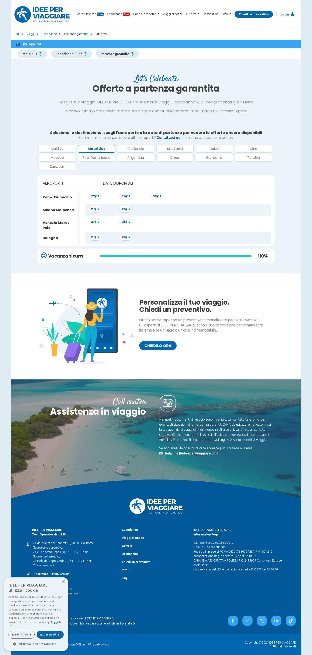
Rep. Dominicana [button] (96, 157)
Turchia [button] (253, 157)
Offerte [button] (191, 14)
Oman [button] (175, 157)
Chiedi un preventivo (254, 14)
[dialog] (36, 614)
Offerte (127, 546)
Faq (124, 578)
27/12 (95, 196)
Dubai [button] (214, 148)
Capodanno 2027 (69, 54)
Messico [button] (57, 157)
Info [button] (226, 14)
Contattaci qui (169, 137)
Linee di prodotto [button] (145, 14)
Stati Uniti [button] (175, 148)
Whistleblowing (98, 644)
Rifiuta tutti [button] (21, 634)
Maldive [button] (57, 148)
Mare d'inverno (89, 14)
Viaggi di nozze (173, 14)
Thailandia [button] (135, 148)
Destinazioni (211, 14)
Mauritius (29, 54)
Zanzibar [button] (57, 166)
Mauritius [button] (96, 148)
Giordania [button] (214, 157)
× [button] (63, 582)
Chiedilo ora (157, 345)
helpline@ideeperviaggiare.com (191, 453)
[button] (36, 644)
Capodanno (118, 14)
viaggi (31, 34)
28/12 (126, 196)
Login (285, 14)
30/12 (157, 196)
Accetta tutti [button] (50, 634)
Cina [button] (253, 148)
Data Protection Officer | (70, 644)
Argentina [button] (135, 157)
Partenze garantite (76, 34)
